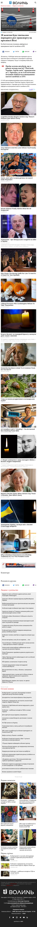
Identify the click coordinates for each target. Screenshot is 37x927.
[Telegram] (20, 917)
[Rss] (27, 917)
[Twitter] (13, 917)
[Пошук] (35, 2)
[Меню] (1, 2)
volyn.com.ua (13, 883)
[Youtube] (24, 917)
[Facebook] (10, 917)
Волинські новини (5, 6)
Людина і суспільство (18, 6)
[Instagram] (17, 917)
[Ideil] (18, 921)
